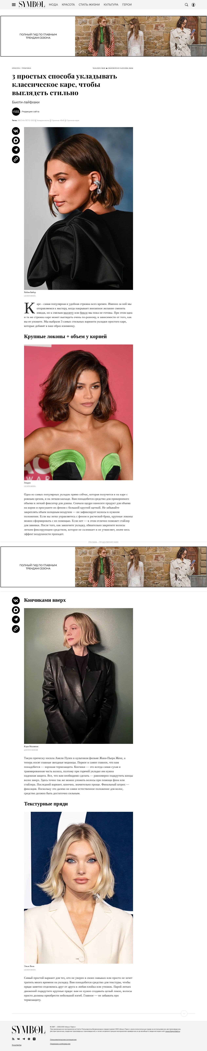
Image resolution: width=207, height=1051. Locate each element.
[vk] (18, 1039)
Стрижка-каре (72, 120)
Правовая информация (60, 1044)
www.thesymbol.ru (172, 1031)
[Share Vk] (16, 131)
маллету (68, 312)
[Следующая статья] (103, 1013)
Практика (26, 68)
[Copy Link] (16, 159)
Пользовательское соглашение (63, 1039)
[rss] (13, 1039)
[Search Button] (186, 5)
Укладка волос (43, 120)
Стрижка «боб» (58, 120)
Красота (16, 68)
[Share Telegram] (16, 150)
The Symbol (32, 4)
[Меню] (14, 5)
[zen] (29, 1039)
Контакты (16, 1045)
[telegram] (23, 1039)
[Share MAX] (16, 140)
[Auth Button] (193, 5)
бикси (84, 312)
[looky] (34, 1039)
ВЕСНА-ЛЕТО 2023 (26, 120)
